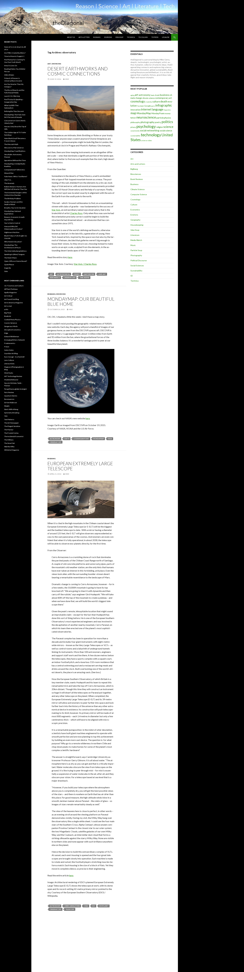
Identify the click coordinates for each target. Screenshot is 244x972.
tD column (143, 37)
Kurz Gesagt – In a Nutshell (14, 357)
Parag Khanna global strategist (15, 389)
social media (135, 131)
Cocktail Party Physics (12, 319)
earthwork (89, 274)
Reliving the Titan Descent (14, 111)
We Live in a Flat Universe (14, 148)
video (150, 140)
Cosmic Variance (10, 323)
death (163, 101)
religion (159, 127)
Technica (131, 37)
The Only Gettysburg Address (15, 251)
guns (153, 106)
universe (144, 140)
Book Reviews (136, 179)
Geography (135, 220)
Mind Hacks (8, 373)
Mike (67, 79)
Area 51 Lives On (10, 65)
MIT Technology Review (13, 376)
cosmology (137, 101)
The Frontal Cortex (11, 433)
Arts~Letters (84, 37)
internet (146, 109)
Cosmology (135, 199)
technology (151, 134)
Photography (136, 255)
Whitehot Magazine (11, 450)
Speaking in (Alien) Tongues (14, 254)
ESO (93, 906)
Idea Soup (119, 37)
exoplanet (104, 906)
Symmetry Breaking (11, 413)
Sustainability (136, 270)
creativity (148, 102)
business (164, 94)
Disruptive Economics (12, 330)
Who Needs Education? (13, 242)
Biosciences (135, 174)
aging (132, 95)
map (133, 113)
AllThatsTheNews (11, 289)
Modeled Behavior (11, 380)
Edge (6, 333)
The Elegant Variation (12, 426)
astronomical (63, 274)
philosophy (135, 122)
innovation (135, 109)
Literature (134, 235)
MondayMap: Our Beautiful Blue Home (80, 301)
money (168, 113)
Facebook (140, 106)
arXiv (6, 309)
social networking (149, 130)
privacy (133, 127)
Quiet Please (9, 264)
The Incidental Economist (13, 436)
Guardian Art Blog (11, 353)
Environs (108, 37)
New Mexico (55, 277)
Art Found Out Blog (11, 299)
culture (156, 101)
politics (167, 122)
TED (5, 416)
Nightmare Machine (11, 232)
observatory (70, 277)
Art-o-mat (8, 306)
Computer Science (138, 194)
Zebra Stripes (9, 75)
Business (134, 184)
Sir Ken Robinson (10, 402)
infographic (163, 105)
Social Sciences (137, 265)
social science (166, 130)
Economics (135, 209)
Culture (133, 204)
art (51, 274)
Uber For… (8, 180)
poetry (158, 122)
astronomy (55, 439)
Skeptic (7, 406)
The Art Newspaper (11, 423)
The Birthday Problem (12, 198)
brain (157, 95)
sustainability (135, 136)
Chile (86, 906)
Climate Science (137, 189)
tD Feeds (154, 37)
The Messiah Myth (11, 144)
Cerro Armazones (72, 906)
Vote (6, 271)
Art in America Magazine (13, 303)
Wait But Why (9, 447)
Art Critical (8, 296)
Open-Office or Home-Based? (15, 261)
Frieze (6, 347)
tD (131, 275)
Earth (66, 439)
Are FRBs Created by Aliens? (15, 53)
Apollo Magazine (10, 292)
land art (102, 274)
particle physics (163, 117)
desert (77, 274)
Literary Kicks (9, 364)
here (70, 257)
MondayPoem (158, 113)
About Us (71, 37)
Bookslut (7, 316)
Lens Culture (9, 360)
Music (133, 245)
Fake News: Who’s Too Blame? (15, 176)
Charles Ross (76, 213)
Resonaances (9, 399)
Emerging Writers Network (14, 340)
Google (147, 106)
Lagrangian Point (81, 439)
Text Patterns (9, 419)
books (153, 95)
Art (49, 64)
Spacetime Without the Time (15, 160)
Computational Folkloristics (14, 170)
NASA (110, 439)
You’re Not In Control (12, 223)
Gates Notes (9, 350)
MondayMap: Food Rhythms (14, 151)
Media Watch (136, 240)
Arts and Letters (137, 164)
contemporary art (163, 98)
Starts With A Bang (11, 409)
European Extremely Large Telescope (80, 466)
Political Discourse (138, 260)
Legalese (165, 37)
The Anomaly (9, 183)
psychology (146, 126)
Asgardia (7, 268)
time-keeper (84, 277)
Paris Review (9, 392)
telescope (69, 909)
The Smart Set (9, 443)
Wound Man (9, 173)
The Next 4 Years (10, 258)
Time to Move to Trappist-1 (14, 56)
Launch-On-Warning (12, 96)
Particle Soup (136, 250)
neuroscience (146, 117)
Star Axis (56, 209)
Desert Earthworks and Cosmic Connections (77, 71)
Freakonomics (9, 343)
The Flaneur (8, 430)
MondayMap (98, 439)
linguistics (167, 110)
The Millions (9, 440)
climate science (148, 98)
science (168, 127)
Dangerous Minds (11, 326)
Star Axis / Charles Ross (85, 264)
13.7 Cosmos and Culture (13, 286)
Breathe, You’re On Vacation (15, 208)
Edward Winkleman (11, 336)
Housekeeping (136, 225)
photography (147, 122)
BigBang (97, 37)
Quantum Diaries (10, 396)
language (157, 109)
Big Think (7, 313)
